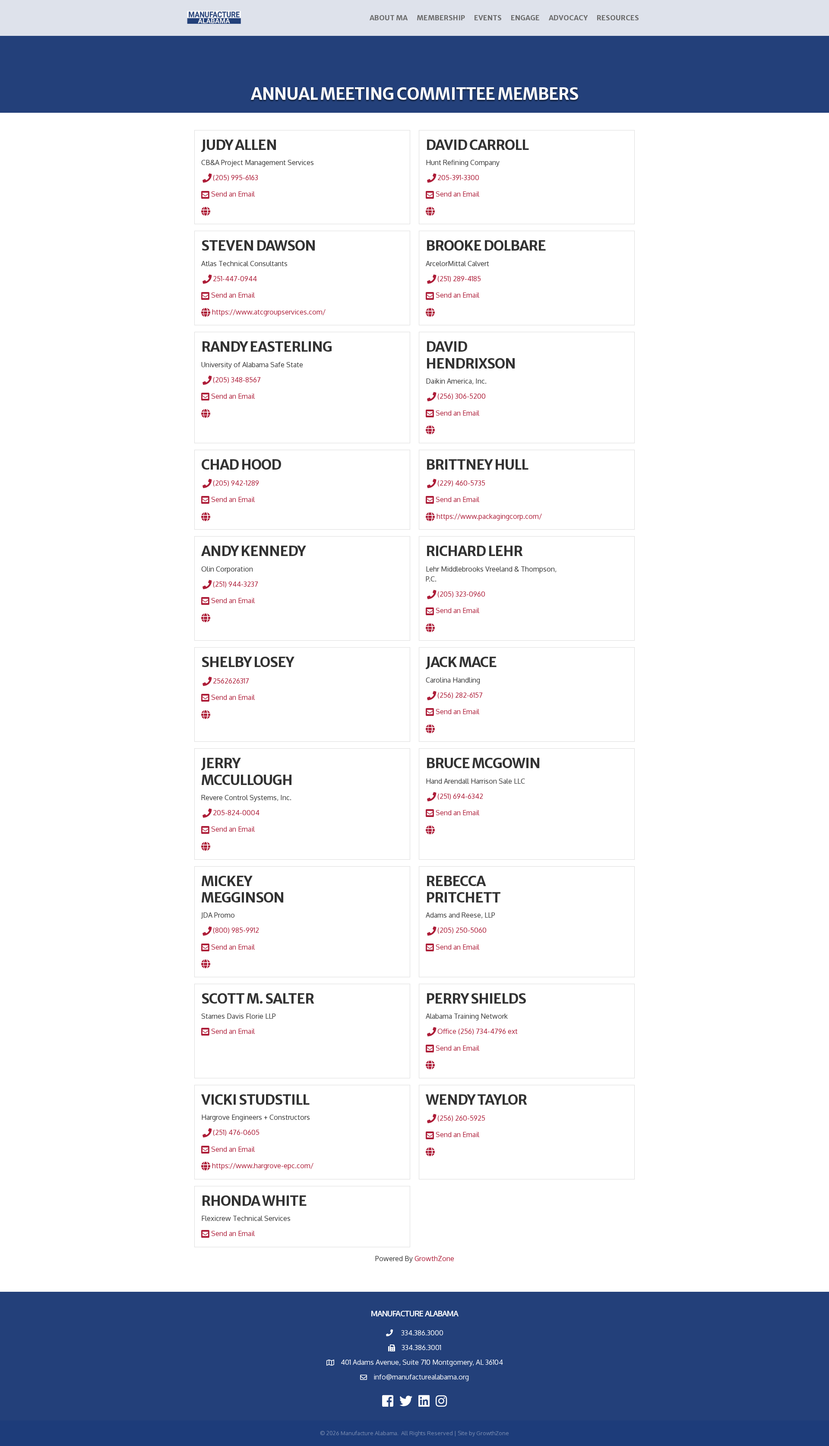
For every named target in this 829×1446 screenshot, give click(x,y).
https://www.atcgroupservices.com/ (268, 312)
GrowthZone (434, 1258)
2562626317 (231, 681)
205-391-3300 (458, 177)
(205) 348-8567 (237, 379)
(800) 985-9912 (236, 930)
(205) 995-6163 (235, 177)
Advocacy (568, 17)
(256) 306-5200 (461, 396)
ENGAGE (525, 17)
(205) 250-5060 (462, 930)
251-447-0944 (235, 278)
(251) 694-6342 (460, 796)
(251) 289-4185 (459, 278)
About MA (389, 17)
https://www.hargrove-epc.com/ (261, 1165)
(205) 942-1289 (236, 483)
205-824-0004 (236, 812)
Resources (618, 17)
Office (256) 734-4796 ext (477, 1031)
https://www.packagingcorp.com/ (488, 516)
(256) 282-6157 (460, 695)
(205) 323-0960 (461, 594)
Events (488, 17)
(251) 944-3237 (235, 584)
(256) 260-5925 (461, 1118)
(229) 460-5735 (461, 483)
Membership (441, 17)
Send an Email (232, 194)
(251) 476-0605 (236, 1132)
